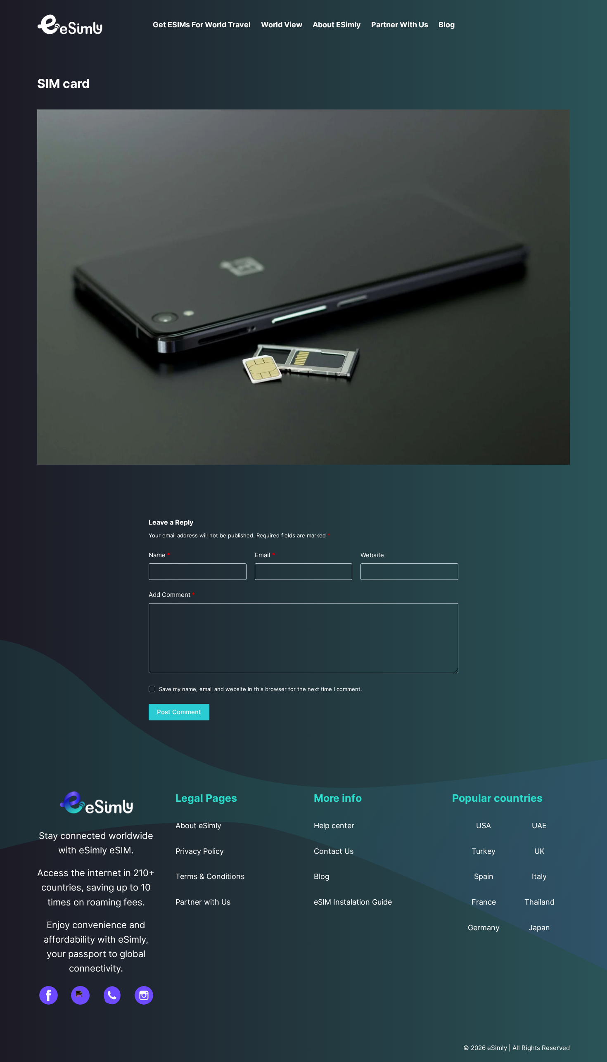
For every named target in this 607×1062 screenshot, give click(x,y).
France (484, 902)
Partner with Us (399, 24)
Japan (539, 927)
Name (159, 555)
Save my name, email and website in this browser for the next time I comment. (260, 689)
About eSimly (337, 24)
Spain (483, 876)
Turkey (484, 851)
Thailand (539, 902)
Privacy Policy (199, 851)
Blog (447, 24)
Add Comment (172, 595)
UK (539, 851)
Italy (539, 876)
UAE (539, 825)
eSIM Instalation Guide (353, 902)
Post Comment (179, 712)
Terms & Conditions (209, 876)
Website (372, 555)
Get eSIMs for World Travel (202, 24)
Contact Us (333, 851)
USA (483, 825)
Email (265, 555)
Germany (484, 927)
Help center (334, 825)
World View (281, 24)
